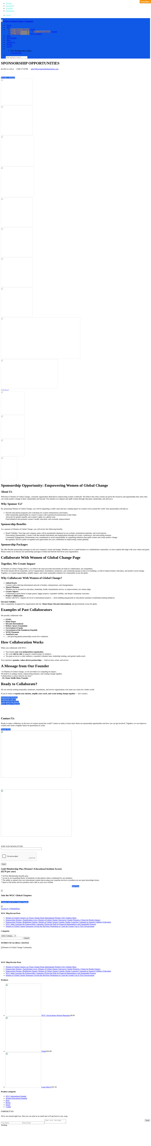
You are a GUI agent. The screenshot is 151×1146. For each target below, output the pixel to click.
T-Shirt (8, 1107)
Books (8, 1103)
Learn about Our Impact (10, 702)
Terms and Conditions (98, 1129)
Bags (7, 1100)
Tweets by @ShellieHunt (10, 909)
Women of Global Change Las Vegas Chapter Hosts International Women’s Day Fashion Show (41, 918)
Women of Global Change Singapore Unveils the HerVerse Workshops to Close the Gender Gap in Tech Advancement (50, 926)
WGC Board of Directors (19, 30)
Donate (9, 44)
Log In (8, 15)
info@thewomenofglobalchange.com (44, 69)
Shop (9, 36)
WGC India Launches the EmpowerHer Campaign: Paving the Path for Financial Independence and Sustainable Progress (51, 924)
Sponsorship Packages (9, 698)
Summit (54, 32)
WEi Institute (12, 38)
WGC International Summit (16, 1096)
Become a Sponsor (8, 78)
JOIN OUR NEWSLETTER (12, 846)
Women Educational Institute (16, 1098)
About (32, 30)
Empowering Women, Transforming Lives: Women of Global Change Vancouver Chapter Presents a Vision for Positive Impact (53, 920)
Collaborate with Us (8, 700)
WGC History (15, 32)
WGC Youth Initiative (42, 32)
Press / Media (15, 34)
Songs (8, 1105)
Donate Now (6, 730)
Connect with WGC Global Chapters (15, 902)
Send (147, 1120)
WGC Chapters (36, 34)
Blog (8, 40)
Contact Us (11, 42)
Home (9, 25)
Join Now (75, 886)
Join (8, 27)
